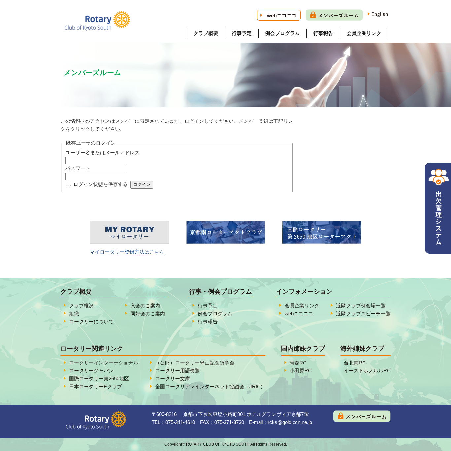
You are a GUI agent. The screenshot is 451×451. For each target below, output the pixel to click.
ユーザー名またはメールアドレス (102, 152)
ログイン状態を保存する (100, 184)
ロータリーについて (91, 321)
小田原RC (301, 370)
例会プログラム (282, 33)
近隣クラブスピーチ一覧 (363, 313)
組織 (74, 313)
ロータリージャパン (91, 370)
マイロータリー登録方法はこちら (127, 252)
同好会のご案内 (147, 313)
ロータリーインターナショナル (103, 362)
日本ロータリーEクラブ (95, 386)
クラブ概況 (81, 305)
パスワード (77, 168)
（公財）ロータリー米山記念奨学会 (194, 362)
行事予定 (242, 33)
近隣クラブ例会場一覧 (361, 305)
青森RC (298, 362)
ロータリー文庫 (172, 378)
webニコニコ (281, 15)
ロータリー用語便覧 (177, 370)
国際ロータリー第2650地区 (99, 378)
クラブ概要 (205, 33)
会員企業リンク (364, 33)
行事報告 (323, 33)
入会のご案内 (145, 305)
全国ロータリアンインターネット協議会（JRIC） (210, 386)
